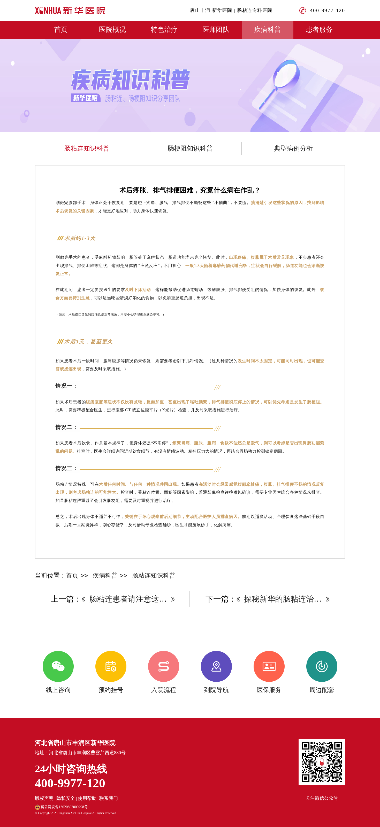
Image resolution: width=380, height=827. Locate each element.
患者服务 (319, 29)
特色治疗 (164, 29)
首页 (60, 29)
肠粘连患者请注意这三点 (131, 599)
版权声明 (44, 798)
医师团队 (215, 29)
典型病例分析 (293, 148)
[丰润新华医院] (70, 10)
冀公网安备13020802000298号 (64, 807)
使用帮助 (87, 798)
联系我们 (108, 798)
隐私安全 (65, 798)
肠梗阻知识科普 (190, 148)
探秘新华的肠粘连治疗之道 (290, 599)
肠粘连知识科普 (86, 148)
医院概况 (112, 29)
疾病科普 (267, 29)
